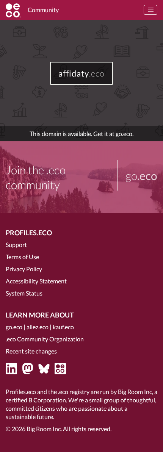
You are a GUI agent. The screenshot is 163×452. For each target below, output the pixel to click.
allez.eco (38, 326)
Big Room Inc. (44, 428)
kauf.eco (63, 326)
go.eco (14, 326)
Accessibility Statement (36, 281)
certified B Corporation (36, 400)
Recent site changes (31, 351)
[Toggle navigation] (150, 10)
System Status (24, 293)
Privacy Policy (24, 268)
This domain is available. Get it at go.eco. (81, 133)
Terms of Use (22, 256)
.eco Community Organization (45, 339)
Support (16, 244)
